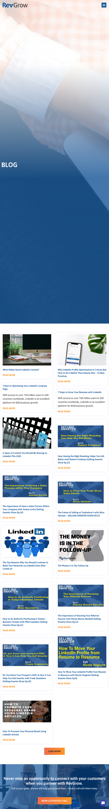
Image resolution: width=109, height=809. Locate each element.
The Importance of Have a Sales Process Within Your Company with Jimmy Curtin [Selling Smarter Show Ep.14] (26, 509)
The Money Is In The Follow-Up (73, 565)
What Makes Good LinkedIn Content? (21, 369)
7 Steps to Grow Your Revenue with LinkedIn (79, 392)
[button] (104, 5)
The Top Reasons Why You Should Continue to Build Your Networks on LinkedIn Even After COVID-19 (25, 565)
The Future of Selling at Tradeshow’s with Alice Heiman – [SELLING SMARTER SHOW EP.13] (81, 514)
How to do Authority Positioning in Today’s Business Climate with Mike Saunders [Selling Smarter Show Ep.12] (25, 622)
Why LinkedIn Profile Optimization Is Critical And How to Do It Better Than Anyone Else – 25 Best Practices (82, 372)
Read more (9, 375)
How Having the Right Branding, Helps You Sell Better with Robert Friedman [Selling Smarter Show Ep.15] (81, 459)
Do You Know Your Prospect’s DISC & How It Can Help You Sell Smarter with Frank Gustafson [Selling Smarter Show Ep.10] (27, 678)
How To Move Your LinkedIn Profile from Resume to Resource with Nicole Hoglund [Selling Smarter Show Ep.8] (82, 675)
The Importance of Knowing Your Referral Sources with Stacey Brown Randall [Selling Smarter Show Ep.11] (79, 618)
